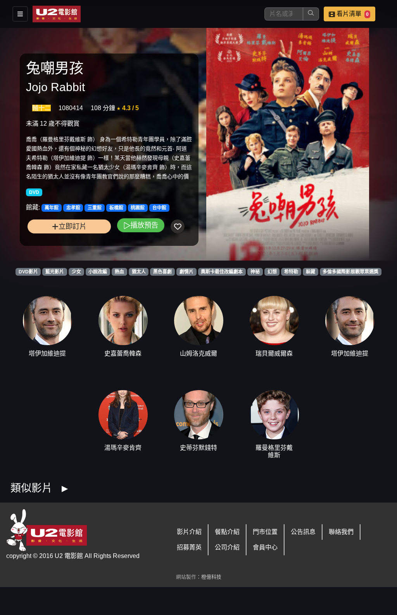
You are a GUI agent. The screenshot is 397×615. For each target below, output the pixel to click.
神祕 (255, 272)
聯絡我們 (341, 532)
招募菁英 (189, 547)
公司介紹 (227, 547)
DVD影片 (28, 272)
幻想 (272, 272)
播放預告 (144, 225)
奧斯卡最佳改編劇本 (222, 272)
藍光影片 (54, 272)
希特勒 (291, 272)
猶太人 (139, 272)
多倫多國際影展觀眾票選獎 (350, 272)
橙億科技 (211, 577)
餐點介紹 (227, 532)
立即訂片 (72, 226)
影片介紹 (189, 532)
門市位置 (265, 532)
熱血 (119, 272)
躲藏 (310, 272)
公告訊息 (303, 532)
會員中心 (265, 547)
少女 (76, 272)
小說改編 (97, 272)
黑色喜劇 (162, 272)
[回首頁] (57, 13)
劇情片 (186, 272)
